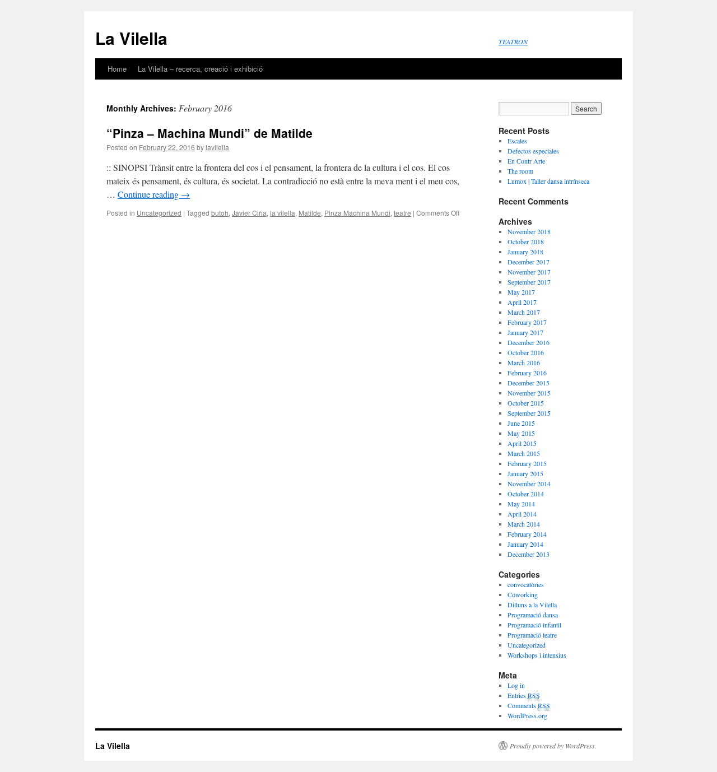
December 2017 (529, 261)
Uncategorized (159, 212)
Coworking (523, 594)
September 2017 (529, 281)
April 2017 (522, 301)
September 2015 (529, 412)
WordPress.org (527, 715)
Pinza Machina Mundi (357, 212)
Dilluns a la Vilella (532, 604)
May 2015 (521, 433)
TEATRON (513, 41)
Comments (529, 705)
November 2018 (529, 231)
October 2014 (526, 493)
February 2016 (527, 372)
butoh (220, 212)
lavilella (217, 147)
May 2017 (521, 291)
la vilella (282, 212)
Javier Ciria (249, 212)
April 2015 (522, 443)
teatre (402, 212)
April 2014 (522, 513)
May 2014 (521, 503)
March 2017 (524, 312)
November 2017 (529, 271)
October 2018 (526, 241)
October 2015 (526, 402)
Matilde (310, 212)
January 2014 (525, 544)
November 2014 (529, 483)
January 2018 (525, 251)
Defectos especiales (533, 150)
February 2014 (527, 533)
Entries (524, 695)
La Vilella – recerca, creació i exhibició (200, 68)
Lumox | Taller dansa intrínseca (548, 180)
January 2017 (525, 332)
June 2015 (521, 422)
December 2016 (529, 342)
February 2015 (527, 463)
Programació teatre (532, 634)
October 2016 (526, 352)
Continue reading (154, 194)
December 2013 (529, 554)
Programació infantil (534, 624)
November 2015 (529, 392)
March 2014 (524, 523)
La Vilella (131, 38)
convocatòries (526, 584)
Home (117, 68)
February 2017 (527, 322)
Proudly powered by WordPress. (553, 745)
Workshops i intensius (537, 654)
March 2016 (524, 362)
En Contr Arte (526, 160)
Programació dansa (533, 614)
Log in (516, 685)
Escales (517, 140)
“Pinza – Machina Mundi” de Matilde (209, 132)
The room (520, 170)
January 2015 (525, 473)
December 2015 (529, 382)
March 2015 (524, 453)
